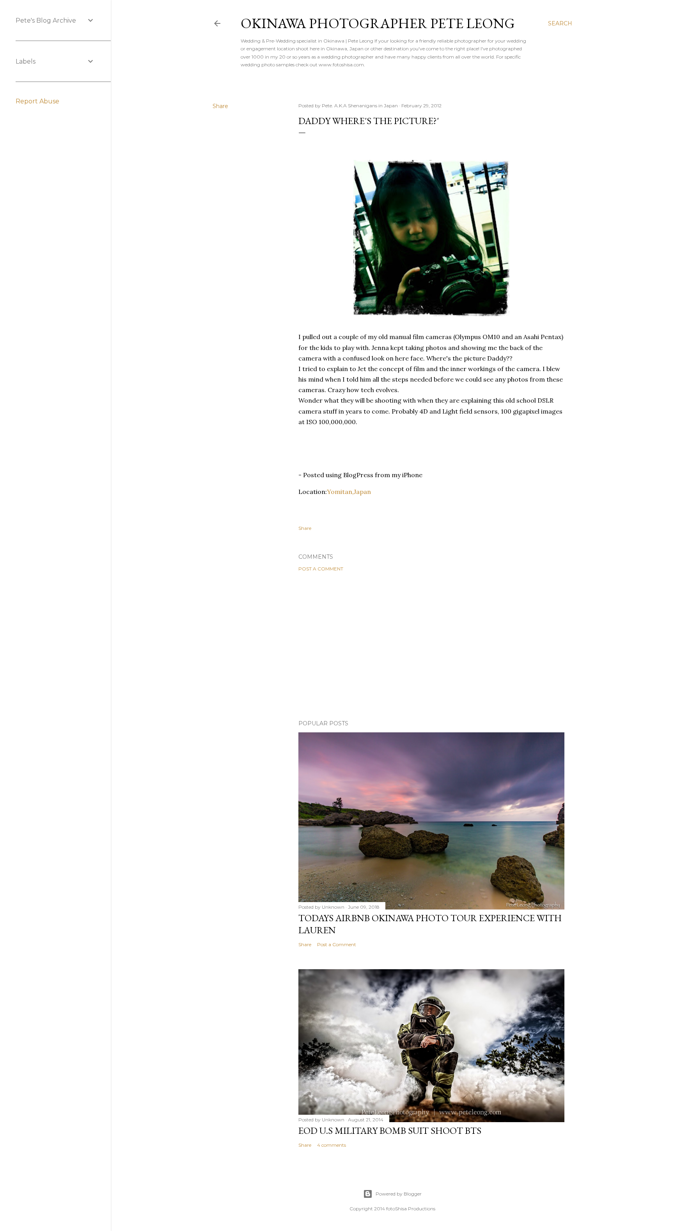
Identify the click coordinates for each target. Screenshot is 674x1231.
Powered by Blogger (399, 1194)
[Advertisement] (431, 645)
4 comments (331, 1145)
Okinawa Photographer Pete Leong (378, 23)
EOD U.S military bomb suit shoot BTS (389, 1130)
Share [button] (220, 106)
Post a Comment (320, 569)
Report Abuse (37, 101)
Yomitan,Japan (349, 492)
